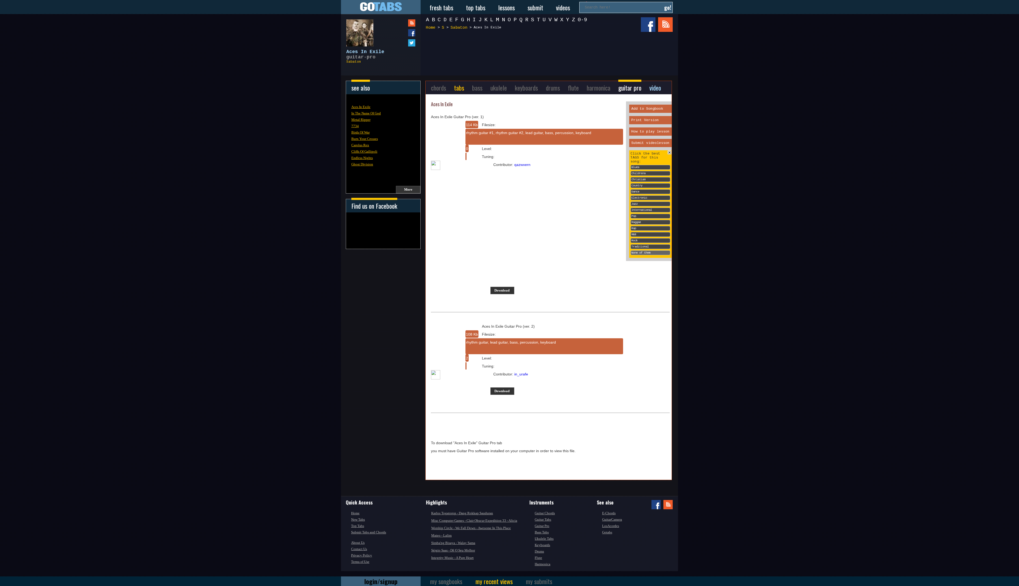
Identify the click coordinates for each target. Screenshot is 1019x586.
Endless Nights (362, 158)
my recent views (494, 581)
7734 (355, 126)
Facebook (648, 24)
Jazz (634, 204)
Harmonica (542, 564)
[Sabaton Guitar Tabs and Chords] (357, 30)
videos (563, 7)
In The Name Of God (366, 113)
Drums (539, 551)
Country (636, 185)
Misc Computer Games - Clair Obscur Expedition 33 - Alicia (474, 521)
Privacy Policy (361, 555)
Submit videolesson (650, 143)
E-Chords (609, 513)
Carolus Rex (360, 145)
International (641, 210)
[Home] (381, 7)
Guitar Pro (542, 526)
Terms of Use (360, 562)
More (408, 189)
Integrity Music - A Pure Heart (452, 558)
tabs (459, 87)
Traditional (640, 246)
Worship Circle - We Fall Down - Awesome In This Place (471, 528)
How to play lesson (650, 132)
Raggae (636, 222)
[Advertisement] (550, 53)
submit (535, 7)
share (401, 32)
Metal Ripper (360, 120)
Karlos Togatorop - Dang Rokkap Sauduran (462, 513)
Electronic (639, 197)
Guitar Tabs (543, 519)
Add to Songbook (647, 109)
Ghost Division (362, 164)
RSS (665, 24)
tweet (401, 42)
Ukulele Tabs (544, 539)
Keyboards (542, 545)
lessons (506, 7)
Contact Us (359, 549)
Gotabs (607, 532)
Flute (538, 558)
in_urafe (521, 374)
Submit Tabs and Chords (368, 532)
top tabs (475, 7)
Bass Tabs (542, 532)
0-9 (582, 20)
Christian (638, 179)
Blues (635, 167)
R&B (633, 234)
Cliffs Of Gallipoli (364, 151)
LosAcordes (610, 526)
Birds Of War (360, 132)
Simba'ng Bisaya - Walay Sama (453, 543)
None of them (640, 252)
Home (430, 27)
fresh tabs (441, 7)
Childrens (638, 173)
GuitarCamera (612, 519)
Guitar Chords (545, 513)
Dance (635, 191)
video (655, 87)
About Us (358, 543)
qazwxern (522, 164)
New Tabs (358, 519)
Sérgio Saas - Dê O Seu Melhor (453, 550)
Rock (634, 240)
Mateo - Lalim (441, 535)
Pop (633, 216)
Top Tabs (357, 526)
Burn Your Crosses (364, 139)
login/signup (381, 581)
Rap (633, 228)
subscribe (401, 23)
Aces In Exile (360, 107)
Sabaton (353, 62)
